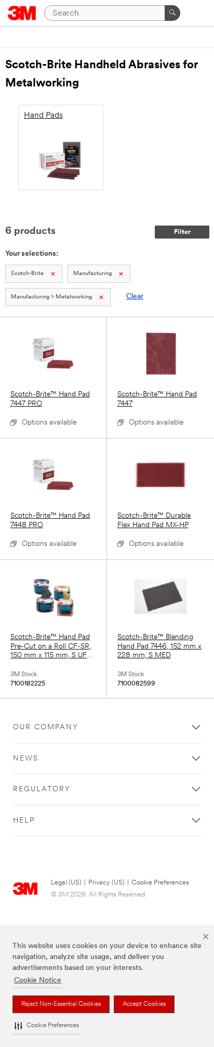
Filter (182, 232)
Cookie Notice (37, 980)
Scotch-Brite (27, 274)
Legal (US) (66, 882)
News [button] (25, 759)
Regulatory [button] (42, 789)
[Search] (172, 13)
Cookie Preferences (160, 882)
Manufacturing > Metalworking (51, 297)
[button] (46, 1025)
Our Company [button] (45, 727)
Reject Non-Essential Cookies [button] (61, 1004)
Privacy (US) (106, 882)
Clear (134, 297)
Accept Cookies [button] (144, 1004)
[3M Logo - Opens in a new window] (22, 13)
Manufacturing (92, 274)
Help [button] (24, 821)
